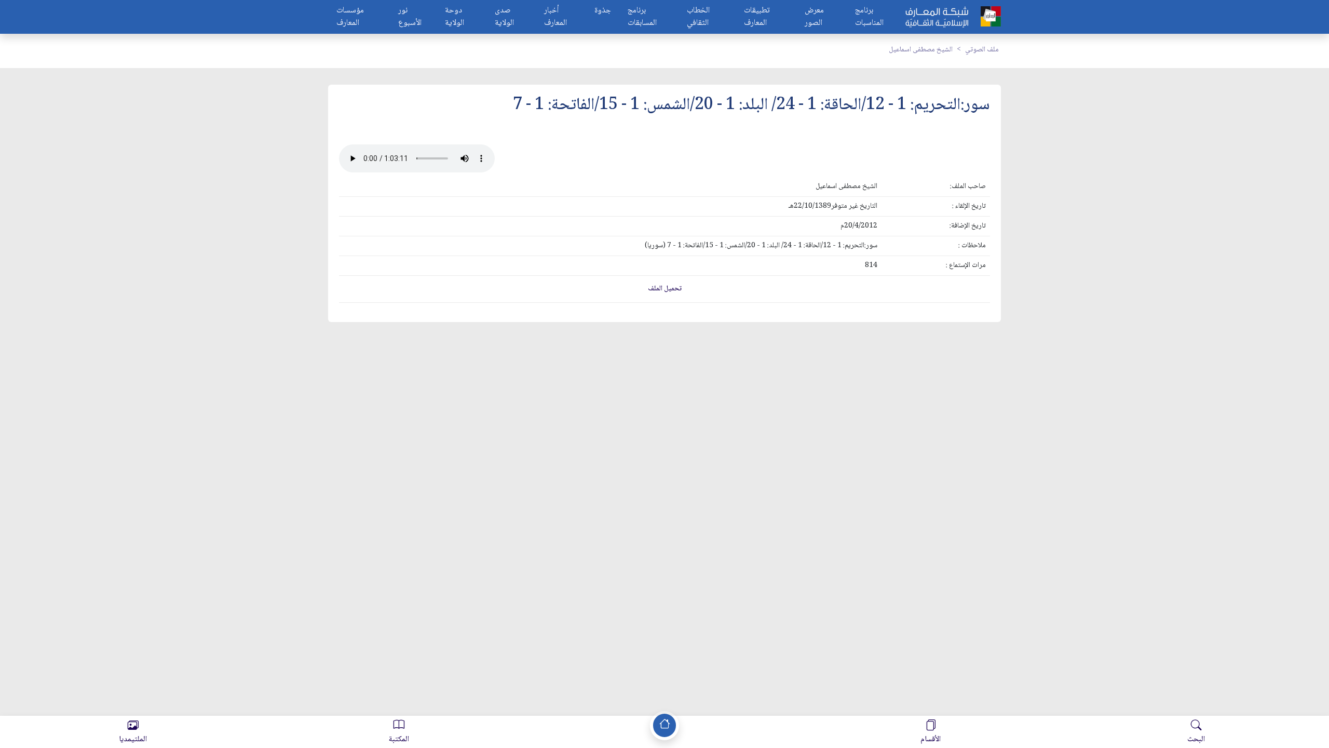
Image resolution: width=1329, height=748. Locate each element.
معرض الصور (814, 17)
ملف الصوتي (982, 50)
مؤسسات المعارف (350, 17)
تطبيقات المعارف (757, 17)
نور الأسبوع (410, 17)
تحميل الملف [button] (665, 289)
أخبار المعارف (555, 17)
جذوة (602, 11)
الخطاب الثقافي (698, 17)
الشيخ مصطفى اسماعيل (921, 50)
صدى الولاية (504, 17)
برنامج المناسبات (869, 17)
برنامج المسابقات (642, 17)
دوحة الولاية (454, 17)
